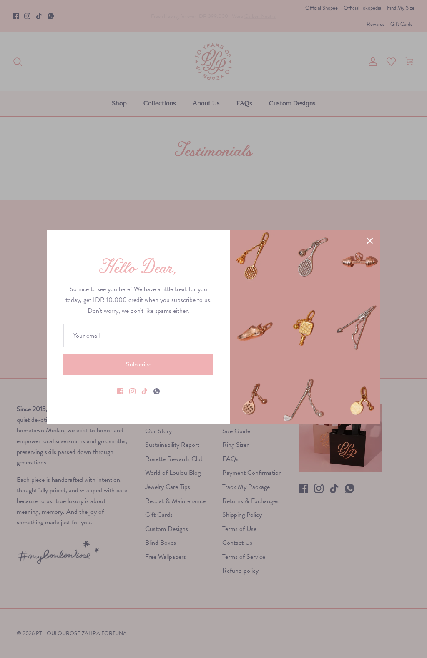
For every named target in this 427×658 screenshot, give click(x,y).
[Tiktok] (144, 391)
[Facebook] (120, 391)
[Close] (370, 241)
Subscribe (138, 364)
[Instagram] (132, 391)
